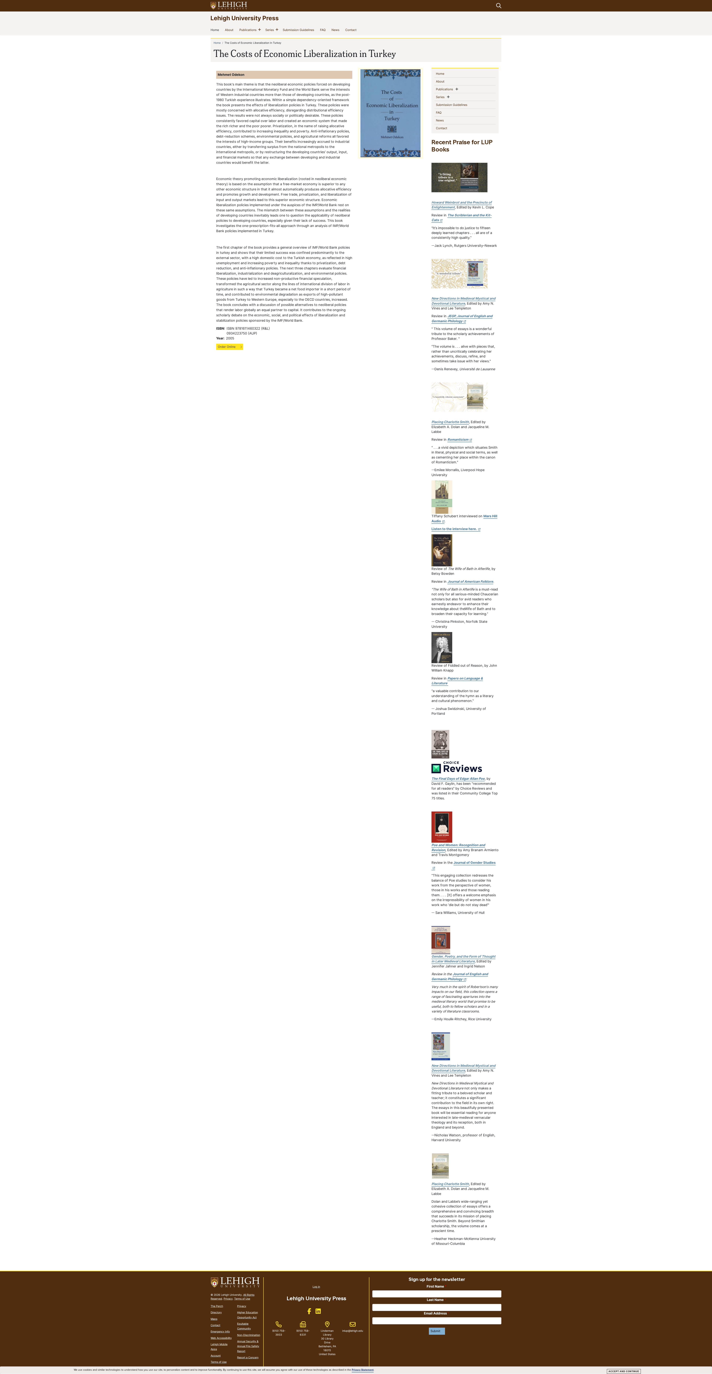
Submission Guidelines (299, 30)
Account (216, 1355)
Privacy (228, 1298)
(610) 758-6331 (302, 1332)
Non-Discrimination (248, 1335)
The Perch (217, 1306)
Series (270, 30)
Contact (351, 30)
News (336, 30)
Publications (248, 30)
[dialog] (356, 1370)
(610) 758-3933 (278, 1332)
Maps (214, 1319)
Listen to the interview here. (454, 529)
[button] (498, 5)
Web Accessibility (221, 1338)
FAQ (323, 30)
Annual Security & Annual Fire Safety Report (248, 1346)
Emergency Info (220, 1331)
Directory (216, 1312)
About (230, 30)
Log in (316, 1286)
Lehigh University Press (244, 18)
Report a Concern (247, 1357)
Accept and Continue (624, 1371)
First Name (435, 1286)
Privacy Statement (363, 1370)
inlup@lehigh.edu (352, 1326)
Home (215, 30)
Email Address (435, 1313)
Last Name (435, 1299)
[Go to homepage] (235, 1282)
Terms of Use (242, 1298)
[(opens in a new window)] (229, 6)
